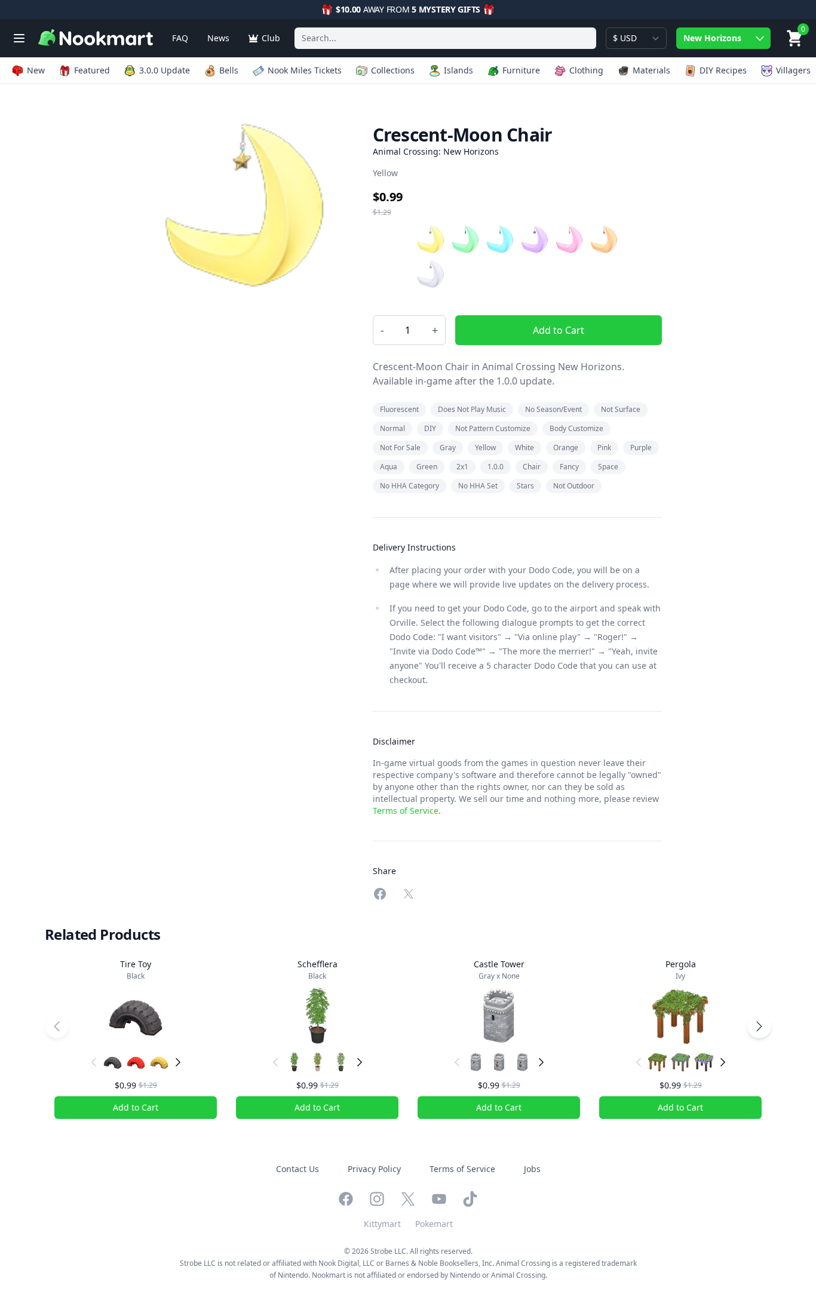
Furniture (521, 70)
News (218, 38)
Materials (651, 70)
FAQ (180, 38)
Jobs (532, 1168)
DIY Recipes (723, 70)
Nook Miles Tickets (305, 70)
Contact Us (297, 1168)
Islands (458, 70)
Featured (92, 70)
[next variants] (178, 1062)
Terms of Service (405, 810)
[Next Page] (759, 1026)
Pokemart (434, 1223)
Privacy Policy (374, 1168)
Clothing (586, 70)
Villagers (793, 70)
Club (271, 38)
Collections (393, 70)
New (36, 70)
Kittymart (382, 1223)
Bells (228, 70)
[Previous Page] (57, 1026)
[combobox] (445, 38)
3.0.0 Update (164, 70)
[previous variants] (94, 1062)
